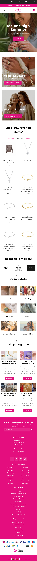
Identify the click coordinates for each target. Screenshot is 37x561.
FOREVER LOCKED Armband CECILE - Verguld (28, 248)
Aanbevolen (11, 138)
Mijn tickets (18, 527)
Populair (27, 138)
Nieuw (19, 138)
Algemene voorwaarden (18, 493)
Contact (18, 509)
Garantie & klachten (18, 506)
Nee (17, 559)
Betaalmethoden (18, 499)
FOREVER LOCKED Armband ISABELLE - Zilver (9, 248)
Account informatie (18, 522)
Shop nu (18, 38)
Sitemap (18, 512)
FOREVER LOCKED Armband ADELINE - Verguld (27, 191)
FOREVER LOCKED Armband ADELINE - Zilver (9, 220)
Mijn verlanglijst (18, 530)
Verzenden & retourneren (18, 504)
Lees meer (9, 378)
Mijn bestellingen (18, 525)
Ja (13, 559)
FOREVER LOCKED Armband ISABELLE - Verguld (27, 220)
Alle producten (18, 535)
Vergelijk (18, 532)
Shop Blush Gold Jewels (13, 116)
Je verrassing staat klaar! (18, 514)
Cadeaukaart (19, 501)
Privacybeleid (18, 496)
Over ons (18, 491)
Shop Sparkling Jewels (12, 82)
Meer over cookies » (25, 559)
